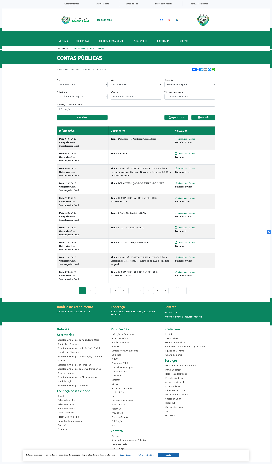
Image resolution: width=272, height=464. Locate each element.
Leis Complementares (122, 400)
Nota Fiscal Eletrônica (176, 374)
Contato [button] (183, 41)
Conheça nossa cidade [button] (111, 41)
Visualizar (182, 138)
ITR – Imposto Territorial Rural (180, 365)
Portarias (116, 408)
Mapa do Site (132, 4)
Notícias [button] (63, 41)
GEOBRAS (170, 415)
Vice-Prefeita (171, 338)
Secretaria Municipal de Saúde (73, 385)
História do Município (68, 417)
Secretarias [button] (82, 41)
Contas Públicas (120, 371)
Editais (115, 384)
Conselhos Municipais (122, 367)
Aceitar (168, 455)
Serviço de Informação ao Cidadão (129, 440)
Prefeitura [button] (163, 41)
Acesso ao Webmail (174, 382)
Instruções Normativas (123, 388)
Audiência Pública (120, 342)
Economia (62, 429)
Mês (112, 80)
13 (182, 290)
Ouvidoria (116, 436)
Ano (58, 80)
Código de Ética (173, 399)
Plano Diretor (118, 404)
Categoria (168, 80)
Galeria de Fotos (66, 404)
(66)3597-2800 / (172, 312)
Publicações (79, 49)
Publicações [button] (140, 41)
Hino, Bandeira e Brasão (70, 421)
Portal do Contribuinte (176, 394)
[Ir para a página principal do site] (75, 19)
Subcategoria (63, 92)
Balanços (116, 346)
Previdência (117, 413)
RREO (114, 425)
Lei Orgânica (118, 392)
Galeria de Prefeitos (175, 342)
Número (114, 92)
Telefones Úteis (119, 444)
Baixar (192, 138)
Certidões (116, 355)
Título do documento (173, 92)
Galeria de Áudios (66, 400)
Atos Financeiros (120, 338)
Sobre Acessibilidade (199, 4)
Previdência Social (174, 378)
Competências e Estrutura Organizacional (186, 346)
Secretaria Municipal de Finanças (74, 365)
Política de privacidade (146, 455)
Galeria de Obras (173, 355)
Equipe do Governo (174, 350)
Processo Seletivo (120, 417)
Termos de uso (125, 455)
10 (157, 290)
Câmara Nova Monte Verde (125, 350)
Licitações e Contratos (123, 334)
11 (165, 290)
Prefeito (169, 334)
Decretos (116, 379)
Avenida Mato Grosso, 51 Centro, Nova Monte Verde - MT (133, 313)
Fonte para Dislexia (163, 4)
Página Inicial (63, 49)
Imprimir (204, 117)
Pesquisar (82, 117)
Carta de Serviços (174, 407)
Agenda (61, 396)
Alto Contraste (102, 4)
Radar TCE (170, 403)
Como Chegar (118, 448)
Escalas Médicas (173, 386)
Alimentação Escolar (175, 390)
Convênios (117, 375)
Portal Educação (173, 370)
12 (173, 290)
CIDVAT (115, 359)
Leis (113, 396)
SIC (166, 411)
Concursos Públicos (121, 363)
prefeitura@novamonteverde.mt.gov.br (183, 316)
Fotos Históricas (66, 412)
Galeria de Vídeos (66, 408)
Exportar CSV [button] (177, 117)
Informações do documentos (70, 104)
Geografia (62, 425)
